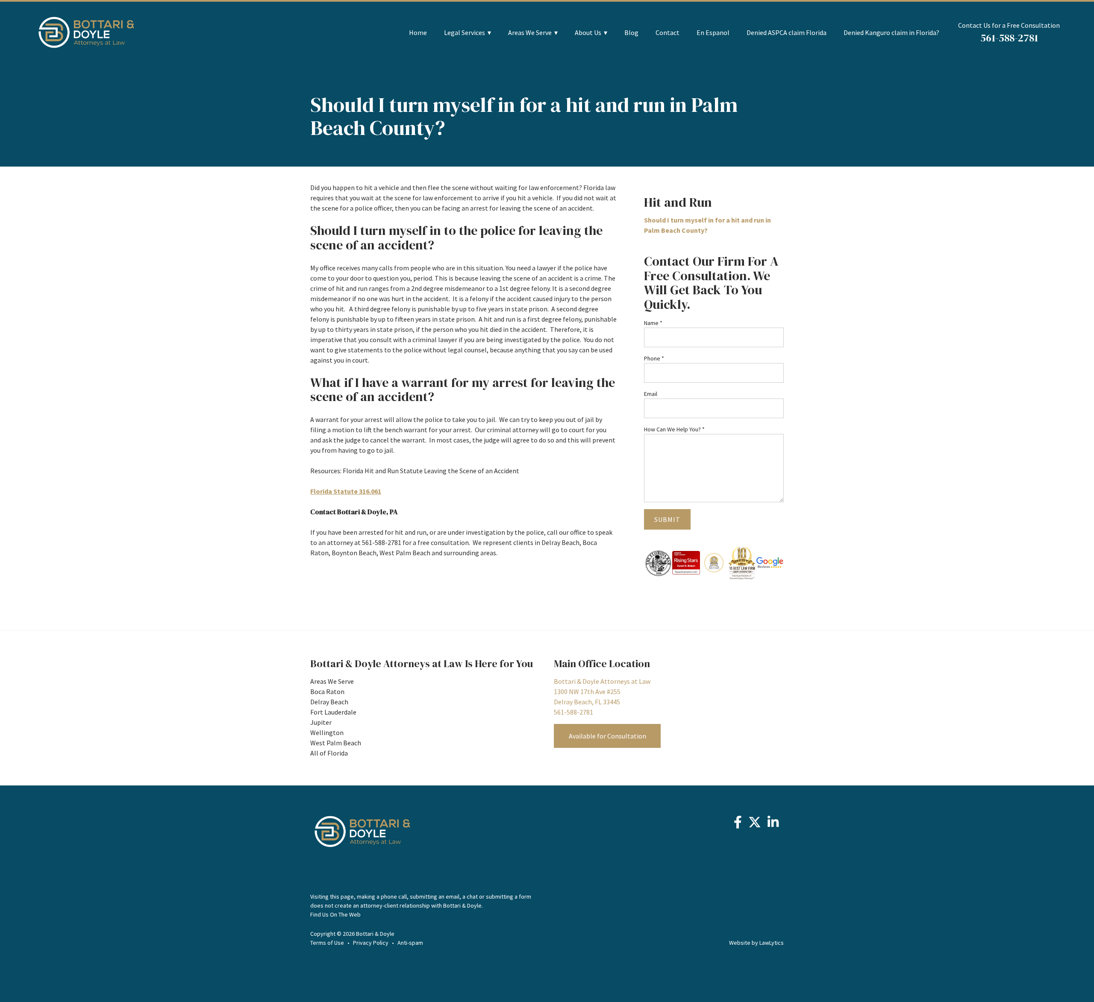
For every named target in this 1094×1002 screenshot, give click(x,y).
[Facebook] (738, 824)
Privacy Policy (370, 942)
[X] (754, 824)
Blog (631, 33)
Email (650, 394)
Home (418, 33)
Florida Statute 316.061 (345, 491)
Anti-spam (410, 942)
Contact (667, 33)
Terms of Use (327, 942)
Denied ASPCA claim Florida (786, 33)
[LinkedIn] (773, 824)
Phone (654, 358)
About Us (588, 33)
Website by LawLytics (756, 942)
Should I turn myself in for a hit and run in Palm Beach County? (707, 225)
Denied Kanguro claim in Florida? (891, 33)
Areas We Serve (530, 33)
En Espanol (713, 33)
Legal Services (464, 33)
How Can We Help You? (674, 429)
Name (653, 323)
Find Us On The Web (335, 914)
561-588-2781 (1009, 38)
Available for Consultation (607, 736)
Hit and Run (678, 202)
